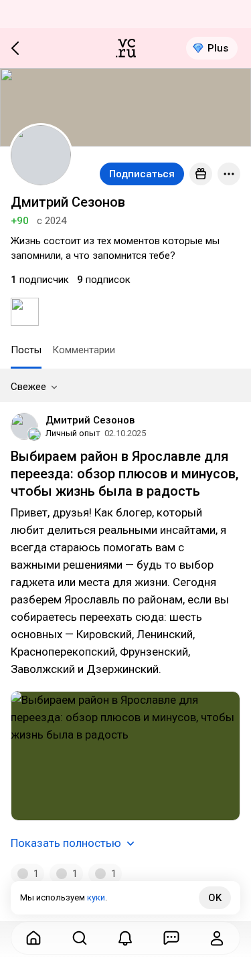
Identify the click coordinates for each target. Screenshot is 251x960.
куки (96, 897)
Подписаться (142, 174)
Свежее (28, 387)
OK (215, 898)
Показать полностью (66, 843)
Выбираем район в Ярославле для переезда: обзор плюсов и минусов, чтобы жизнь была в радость (124, 473)
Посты (26, 350)
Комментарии (83, 350)
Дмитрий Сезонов (90, 420)
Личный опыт (73, 433)
